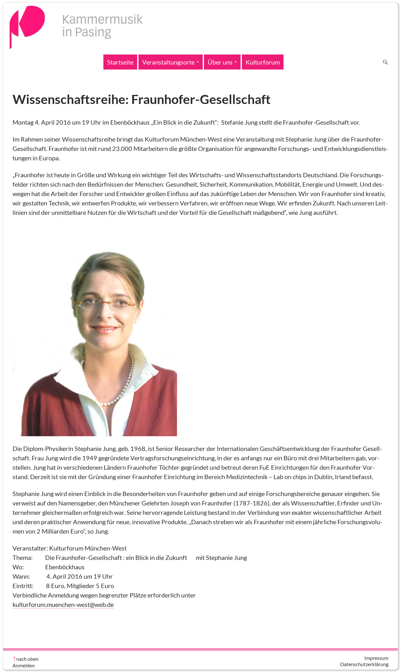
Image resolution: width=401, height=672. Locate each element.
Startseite (120, 62)
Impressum (376, 658)
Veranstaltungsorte (168, 62)
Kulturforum (263, 62)
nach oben (27, 659)
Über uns (220, 62)
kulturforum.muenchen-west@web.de (63, 604)
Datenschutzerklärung (364, 664)
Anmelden (24, 665)
